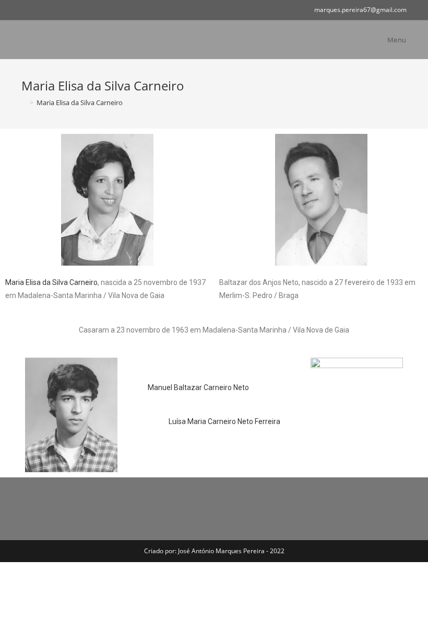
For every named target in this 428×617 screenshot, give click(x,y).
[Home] (24, 102)
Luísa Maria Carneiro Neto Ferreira (224, 421)
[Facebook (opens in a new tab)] (25, 10)
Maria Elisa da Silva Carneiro (51, 282)
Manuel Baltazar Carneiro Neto (198, 387)
